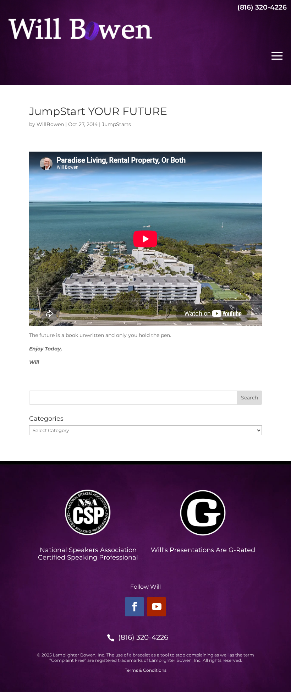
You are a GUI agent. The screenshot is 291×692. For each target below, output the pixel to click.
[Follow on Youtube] (156, 606)
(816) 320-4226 (143, 637)
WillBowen (50, 124)
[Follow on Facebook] (134, 606)
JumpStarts (116, 124)
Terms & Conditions (145, 670)
